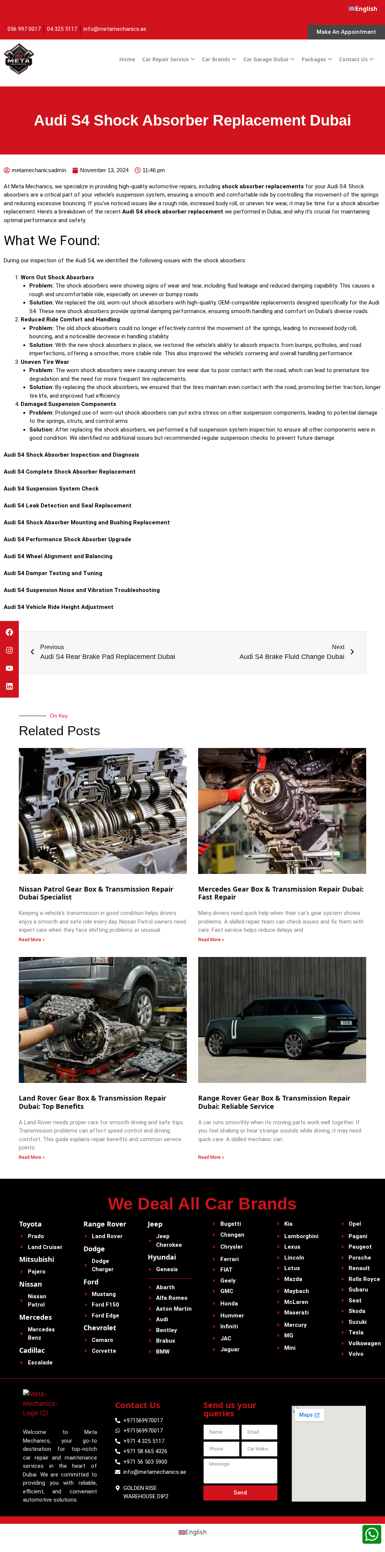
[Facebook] (9, 632)
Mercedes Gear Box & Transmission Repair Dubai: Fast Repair (281, 893)
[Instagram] (9, 650)
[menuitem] (363, 8)
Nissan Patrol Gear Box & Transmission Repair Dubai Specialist (96, 893)
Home (127, 59)
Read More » (32, 939)
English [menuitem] (196, 1532)
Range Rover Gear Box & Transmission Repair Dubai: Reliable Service (274, 1102)
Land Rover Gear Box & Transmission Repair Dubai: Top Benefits (92, 1102)
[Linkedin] (9, 686)
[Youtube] (9, 668)
